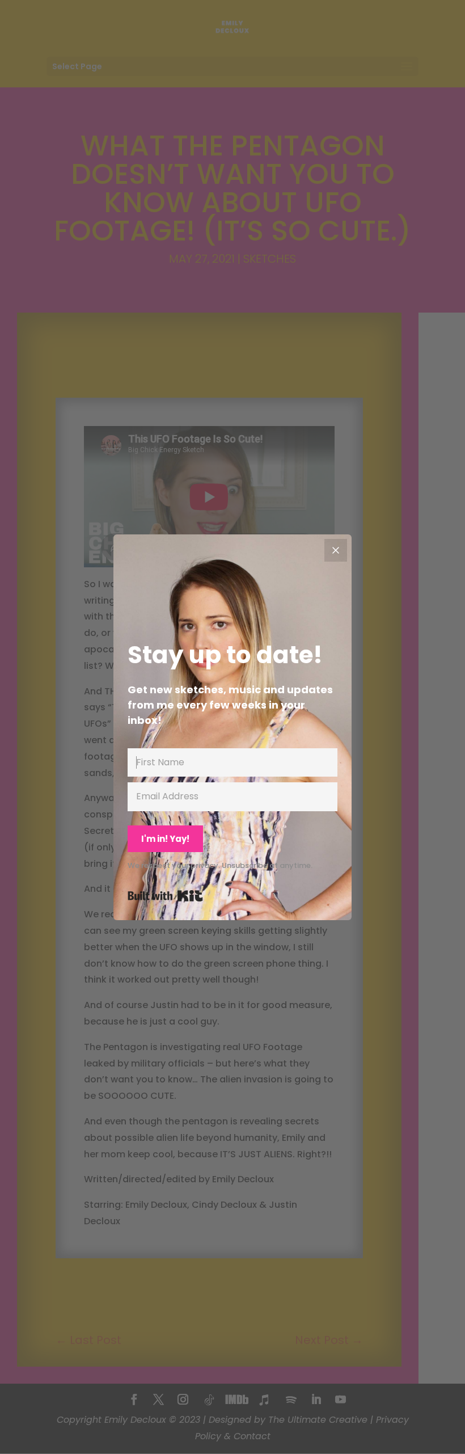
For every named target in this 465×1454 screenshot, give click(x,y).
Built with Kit (165, 896)
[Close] (335, 550)
